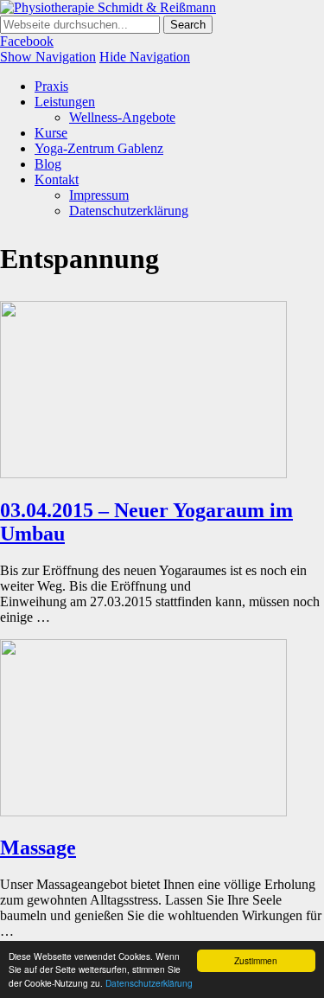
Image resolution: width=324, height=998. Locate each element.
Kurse (51, 132)
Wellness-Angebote (122, 117)
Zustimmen (255, 960)
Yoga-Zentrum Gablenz (99, 148)
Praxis (51, 86)
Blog (48, 164)
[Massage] (143, 811)
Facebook (27, 41)
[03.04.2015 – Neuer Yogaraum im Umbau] (143, 473)
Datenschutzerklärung (149, 982)
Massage (38, 847)
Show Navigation (48, 56)
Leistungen (65, 101)
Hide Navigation (144, 56)
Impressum (99, 195)
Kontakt (57, 179)
